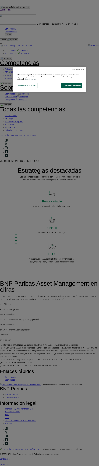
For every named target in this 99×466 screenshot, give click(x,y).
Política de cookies (30, 79)
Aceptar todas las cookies (72, 85)
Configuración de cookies (27, 85)
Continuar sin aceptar (77, 69)
